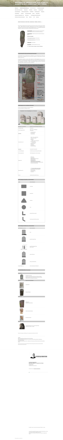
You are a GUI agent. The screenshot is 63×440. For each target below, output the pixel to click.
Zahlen (30, 46)
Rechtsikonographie (37, 11)
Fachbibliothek (31, 11)
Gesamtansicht (30, 30)
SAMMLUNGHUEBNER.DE (37, 368)
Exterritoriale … (27, 15)
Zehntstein (19, 149)
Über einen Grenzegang (28, 13)
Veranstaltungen (17, 13)
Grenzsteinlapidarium (17, 11)
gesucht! (33, 13)
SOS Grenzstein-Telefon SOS (25, 11)
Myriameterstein (33, 158)
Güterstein (19, 133)
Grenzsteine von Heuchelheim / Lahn (19, 15)
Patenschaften (37, 13)
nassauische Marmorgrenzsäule (36, 168)
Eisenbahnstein (33, 160)
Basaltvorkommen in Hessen (29, 280)
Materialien (29, 42)
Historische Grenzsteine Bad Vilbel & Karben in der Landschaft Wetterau (31, 3)
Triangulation (42, 11)
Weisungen (41, 46)
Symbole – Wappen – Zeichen (35, 46)
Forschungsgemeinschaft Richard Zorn (35, 15)
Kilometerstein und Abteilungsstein (35, 161)
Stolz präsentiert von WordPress (18, 438)
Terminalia (22, 13)
